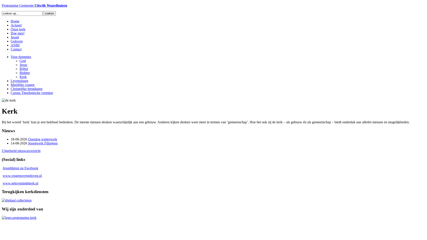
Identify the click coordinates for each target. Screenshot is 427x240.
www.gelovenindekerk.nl (20, 183)
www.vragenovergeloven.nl (22, 176)
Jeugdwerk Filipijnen (43, 143)
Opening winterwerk (42, 139)
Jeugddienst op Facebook (20, 168)
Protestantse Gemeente (34, 5)
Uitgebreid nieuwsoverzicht (21, 151)
